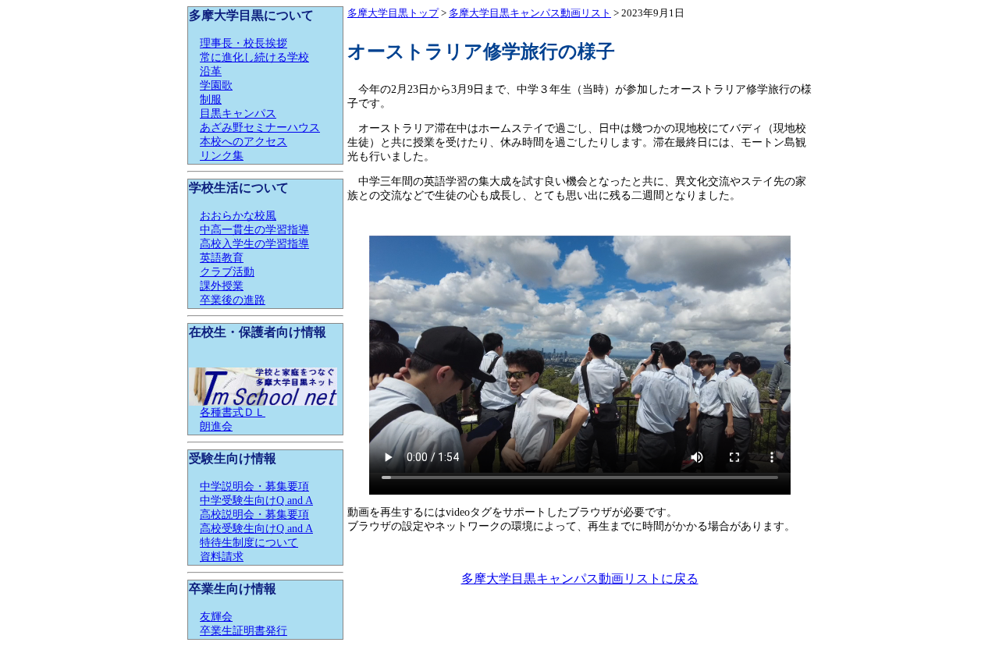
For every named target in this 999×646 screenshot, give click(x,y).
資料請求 (222, 557)
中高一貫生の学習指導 (254, 230)
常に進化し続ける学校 (254, 57)
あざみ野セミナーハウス (260, 127)
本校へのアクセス (243, 141)
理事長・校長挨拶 (243, 43)
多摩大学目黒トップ (393, 13)
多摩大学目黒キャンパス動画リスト (530, 13)
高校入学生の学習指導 (254, 244)
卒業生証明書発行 (243, 631)
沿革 (211, 71)
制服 (211, 99)
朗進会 (216, 426)
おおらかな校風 (238, 216)
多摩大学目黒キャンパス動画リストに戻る (580, 578)
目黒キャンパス (238, 113)
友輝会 (216, 617)
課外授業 (222, 286)
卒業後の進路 (232, 300)
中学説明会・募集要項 (254, 486)
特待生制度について (249, 542)
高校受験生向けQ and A (256, 528)
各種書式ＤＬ (232, 412)
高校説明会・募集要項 (254, 514)
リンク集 (222, 156)
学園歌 (216, 85)
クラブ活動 (227, 272)
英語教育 (222, 258)
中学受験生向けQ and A (256, 500)
